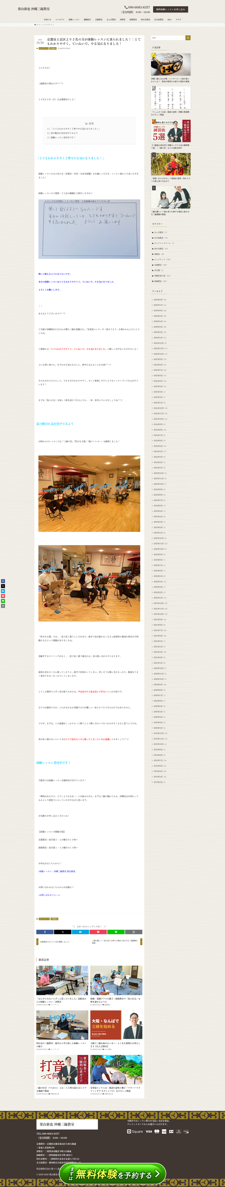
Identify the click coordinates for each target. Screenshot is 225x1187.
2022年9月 (160, 554)
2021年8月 (160, 625)
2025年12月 (160, 343)
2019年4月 (160, 777)
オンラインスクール (164, 243)
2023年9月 (160, 489)
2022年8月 (160, 560)
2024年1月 (160, 468)
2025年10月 (161, 354)
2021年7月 (160, 630)
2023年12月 (160, 473)
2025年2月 (160, 397)
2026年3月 (160, 327)
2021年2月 (160, 657)
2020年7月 (160, 695)
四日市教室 (161, 249)
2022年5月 (160, 576)
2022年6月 (160, 571)
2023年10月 (160, 484)
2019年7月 (160, 760)
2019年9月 (160, 750)
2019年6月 (160, 766)
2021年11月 (161, 609)
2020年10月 (160, 679)
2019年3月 (160, 782)
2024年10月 (161, 419)
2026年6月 (160, 310)
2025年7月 (160, 370)
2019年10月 (160, 744)
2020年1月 (160, 728)
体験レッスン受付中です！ (63, 137)
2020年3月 (160, 717)
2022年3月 (160, 587)
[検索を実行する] (188, 37)
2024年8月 (160, 430)
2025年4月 (160, 386)
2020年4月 (160, 712)
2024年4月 (160, 451)
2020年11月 (160, 674)
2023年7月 (160, 500)
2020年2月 (160, 722)
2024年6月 (160, 441)
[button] (45, 932)
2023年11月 (160, 478)
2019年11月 (161, 739)
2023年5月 (160, 511)
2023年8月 (160, 495)
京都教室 (53, 48)
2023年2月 (160, 527)
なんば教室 (160, 232)
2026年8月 (160, 300)
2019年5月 (160, 771)
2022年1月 (160, 598)
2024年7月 (160, 435)
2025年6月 (160, 376)
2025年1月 (160, 403)
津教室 (159, 254)
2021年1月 (160, 663)
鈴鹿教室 (160, 281)
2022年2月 (160, 592)
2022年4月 (160, 582)
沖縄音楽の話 (162, 276)
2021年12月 (161, 603)
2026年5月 (160, 316)
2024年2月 (160, 462)
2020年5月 (160, 706)
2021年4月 (160, 647)
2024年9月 (160, 424)
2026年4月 (160, 321)
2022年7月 (160, 565)
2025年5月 (160, 381)
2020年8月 (160, 690)
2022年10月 (160, 549)
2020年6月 (160, 701)
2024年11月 (161, 413)
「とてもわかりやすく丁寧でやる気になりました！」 (76, 129)
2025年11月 (161, 348)
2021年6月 (160, 636)
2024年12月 (161, 408)
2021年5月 (160, 641)
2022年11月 (161, 543)
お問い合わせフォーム (49, 895)
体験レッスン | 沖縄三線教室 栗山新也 (57, 871)
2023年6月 (160, 506)
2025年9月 (160, 359)
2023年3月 (160, 522)
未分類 (158, 270)
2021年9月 (160, 619)
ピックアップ (43, 48)
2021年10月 (161, 614)
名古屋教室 (161, 238)
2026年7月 (160, 305)
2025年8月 (160, 365)
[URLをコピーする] (133, 932)
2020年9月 (160, 685)
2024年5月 (160, 446)
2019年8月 (160, 755)
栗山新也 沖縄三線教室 (34, 8)
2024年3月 (160, 457)
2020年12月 (160, 668)
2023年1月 (160, 533)
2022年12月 (160, 538)
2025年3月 (160, 392)
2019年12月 (161, 733)
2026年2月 (160, 332)
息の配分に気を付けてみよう (64, 133)
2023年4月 (160, 517)
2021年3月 (160, 652)
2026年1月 (160, 338)
